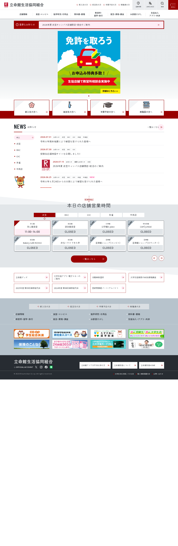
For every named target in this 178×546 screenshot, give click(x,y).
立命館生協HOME (148, 365)
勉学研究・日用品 (61, 14)
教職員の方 (125, 4)
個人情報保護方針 (143, 374)
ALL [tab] (18, 137)
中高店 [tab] (19, 169)
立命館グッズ (21, 277)
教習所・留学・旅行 (98, 14)
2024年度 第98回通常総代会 (66, 288)
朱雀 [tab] (18, 162)
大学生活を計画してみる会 (124, 374)
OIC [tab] (18, 156)
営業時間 (138, 7)
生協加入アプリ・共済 (154, 14)
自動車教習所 (98, 277)
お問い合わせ (158, 374)
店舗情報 (23, 14)
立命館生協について (122, 365)
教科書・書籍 (79, 14)
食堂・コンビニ (42, 14)
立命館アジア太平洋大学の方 (93, 365)
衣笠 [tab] (18, 143)
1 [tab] (89, 96)
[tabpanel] (89, 62)
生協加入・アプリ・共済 (139, 319)
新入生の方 (83, 4)
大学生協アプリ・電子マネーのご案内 (67, 277)
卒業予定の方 (111, 4)
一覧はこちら (153, 127)
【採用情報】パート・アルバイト (105, 288)
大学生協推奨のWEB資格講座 (143, 277)
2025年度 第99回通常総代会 (28, 288)
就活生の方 (96, 4)
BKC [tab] (18, 150)
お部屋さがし (136, 14)
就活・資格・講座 (117, 14)
